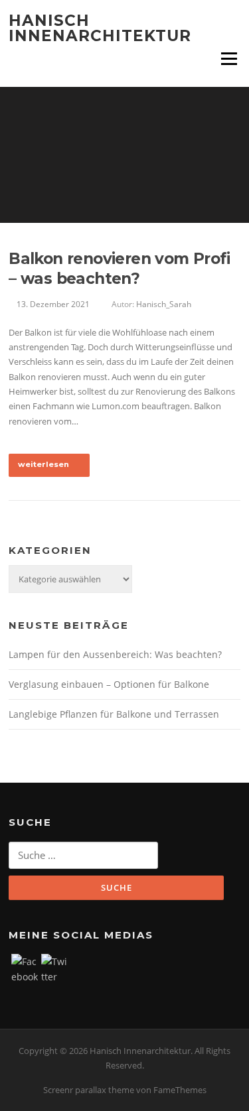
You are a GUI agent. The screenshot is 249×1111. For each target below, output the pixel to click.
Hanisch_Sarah (163, 304)
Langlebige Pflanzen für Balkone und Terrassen (114, 714)
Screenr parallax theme (88, 1090)
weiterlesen (44, 464)
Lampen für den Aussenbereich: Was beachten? (115, 654)
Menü (228, 58)
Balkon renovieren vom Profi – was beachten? (119, 268)
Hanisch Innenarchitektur (100, 28)
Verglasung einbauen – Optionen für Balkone (109, 684)
